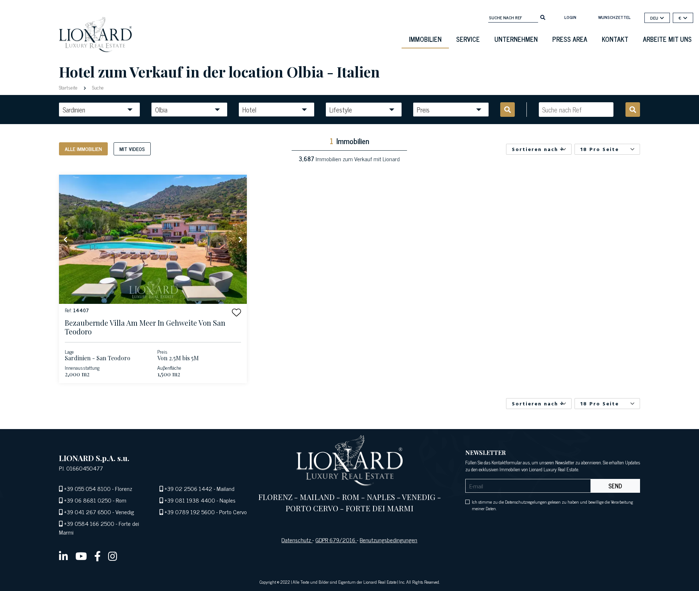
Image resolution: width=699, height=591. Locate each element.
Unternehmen (516, 38)
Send (615, 486)
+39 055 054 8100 (87, 488)
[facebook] (97, 555)
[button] (236, 312)
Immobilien (425, 38)
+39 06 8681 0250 (88, 500)
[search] (543, 17)
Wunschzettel (614, 17)
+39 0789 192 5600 (189, 511)
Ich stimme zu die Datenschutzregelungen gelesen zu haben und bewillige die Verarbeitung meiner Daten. (552, 505)
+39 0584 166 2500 (89, 523)
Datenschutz (296, 539)
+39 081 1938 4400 (190, 500)
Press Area (569, 38)
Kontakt (615, 38)
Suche (97, 87)
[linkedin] (63, 555)
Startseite (69, 87)
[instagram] (112, 555)
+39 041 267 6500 (87, 511)
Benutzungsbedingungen (388, 539)
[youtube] (81, 555)
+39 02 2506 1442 (188, 488)
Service (468, 38)
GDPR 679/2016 (336, 539)
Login (570, 17)
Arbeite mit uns (667, 38)
